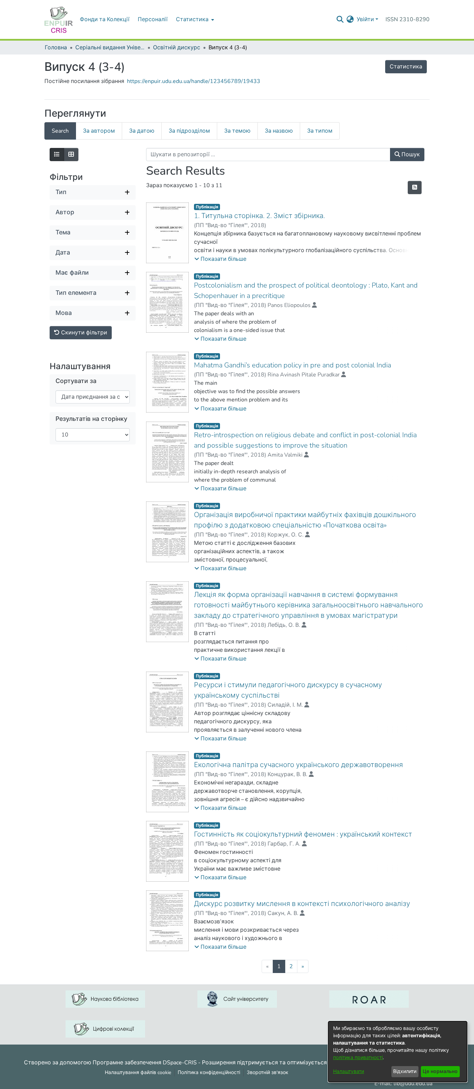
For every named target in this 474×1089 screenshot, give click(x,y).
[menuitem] (194, 19)
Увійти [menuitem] (365, 19)
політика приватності (358, 1057)
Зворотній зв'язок (267, 1072)
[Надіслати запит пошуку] (340, 19)
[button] (220, 259)
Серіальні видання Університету (110, 47)
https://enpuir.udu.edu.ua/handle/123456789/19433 (193, 81)
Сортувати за (76, 381)
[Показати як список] (57, 154)
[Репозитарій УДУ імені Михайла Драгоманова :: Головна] (58, 19)
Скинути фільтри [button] (83, 332)
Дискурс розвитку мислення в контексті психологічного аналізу (302, 903)
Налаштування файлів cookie (138, 1072)
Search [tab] (60, 131)
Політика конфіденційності (209, 1072)
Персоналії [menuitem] (153, 19)
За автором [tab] (99, 131)
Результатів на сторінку (91, 419)
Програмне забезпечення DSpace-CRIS (145, 1062)
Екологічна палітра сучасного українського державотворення (298, 765)
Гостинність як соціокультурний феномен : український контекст (303, 834)
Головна (56, 47)
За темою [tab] (237, 131)
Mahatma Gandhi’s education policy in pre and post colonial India (292, 365)
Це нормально (440, 1071)
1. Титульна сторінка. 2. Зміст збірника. (259, 216)
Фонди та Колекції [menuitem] (104, 19)
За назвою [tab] (279, 131)
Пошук (410, 154)
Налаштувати (348, 1071)
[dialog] (397, 1051)
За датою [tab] (141, 131)
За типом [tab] (319, 131)
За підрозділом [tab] (189, 131)
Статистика (406, 66)
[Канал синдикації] (415, 187)
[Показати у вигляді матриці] (71, 154)
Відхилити (404, 1071)
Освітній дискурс (176, 47)
